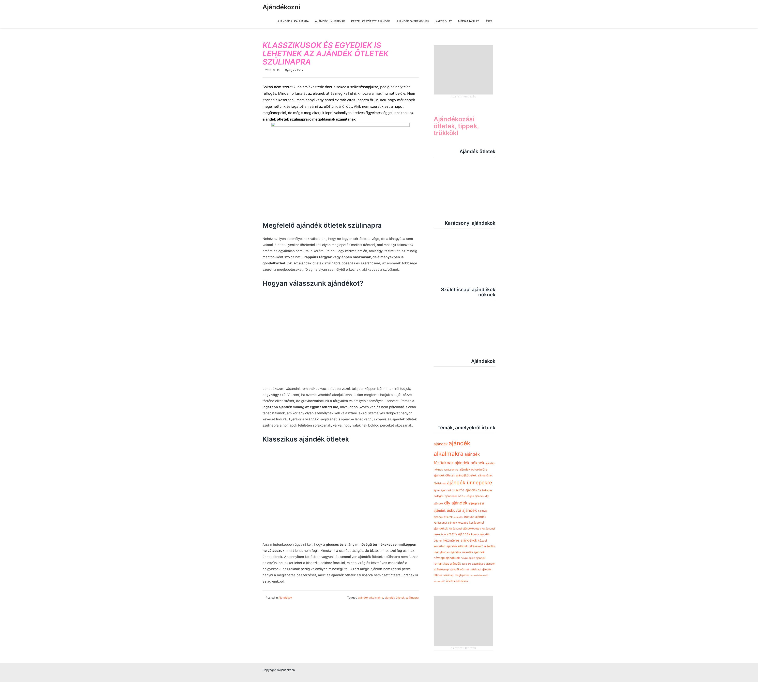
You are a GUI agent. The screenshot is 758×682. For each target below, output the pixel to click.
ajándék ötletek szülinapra (402, 597)
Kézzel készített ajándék (370, 21)
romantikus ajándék (447, 563)
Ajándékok (285, 597)
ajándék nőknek (469, 462)
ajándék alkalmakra (370, 597)
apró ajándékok (444, 490)
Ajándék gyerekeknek (412, 21)
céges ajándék (475, 496)
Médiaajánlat (468, 21)
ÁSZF (488, 21)
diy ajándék (455, 502)
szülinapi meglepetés (456, 575)
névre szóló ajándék (473, 557)
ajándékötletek (466, 475)
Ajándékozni (281, 7)
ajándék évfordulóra (473, 469)
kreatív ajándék (458, 534)
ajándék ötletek (444, 475)
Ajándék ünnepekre (330, 21)
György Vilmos (294, 70)
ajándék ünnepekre (469, 483)
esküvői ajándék (462, 510)
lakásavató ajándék (482, 546)
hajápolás (458, 517)
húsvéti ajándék (475, 517)
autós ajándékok (468, 490)
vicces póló (439, 581)
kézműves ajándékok (460, 540)
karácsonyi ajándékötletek (465, 528)
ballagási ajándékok (445, 496)
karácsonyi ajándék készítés (451, 522)
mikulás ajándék (473, 552)
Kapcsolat (443, 21)
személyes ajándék (483, 563)
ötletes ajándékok (457, 581)
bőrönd (461, 496)
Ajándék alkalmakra (293, 21)
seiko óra (466, 564)
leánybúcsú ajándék (447, 552)
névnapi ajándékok (447, 558)
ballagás (487, 490)
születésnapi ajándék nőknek (451, 569)
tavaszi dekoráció (479, 575)
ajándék (441, 444)
